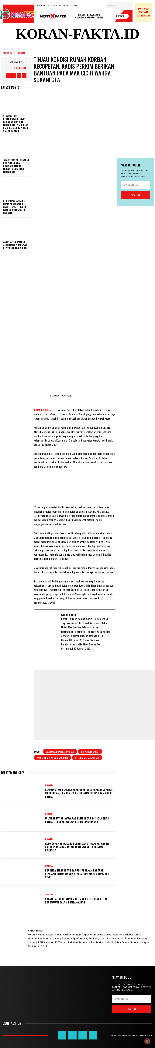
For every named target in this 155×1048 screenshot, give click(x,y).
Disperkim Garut (90, 751)
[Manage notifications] (147, 1041)
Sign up (135, 195)
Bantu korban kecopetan (60, 751)
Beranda (7, 53)
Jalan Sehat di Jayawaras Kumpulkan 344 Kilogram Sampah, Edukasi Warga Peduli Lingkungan (16, 166)
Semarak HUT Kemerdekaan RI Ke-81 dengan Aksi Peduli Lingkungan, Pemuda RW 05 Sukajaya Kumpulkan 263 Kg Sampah (15, 123)
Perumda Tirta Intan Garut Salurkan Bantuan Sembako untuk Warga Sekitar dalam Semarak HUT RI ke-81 (78, 873)
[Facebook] (45, 660)
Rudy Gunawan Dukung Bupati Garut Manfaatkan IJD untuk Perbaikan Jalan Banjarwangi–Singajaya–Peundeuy (77, 846)
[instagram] (60, 660)
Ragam (21, 53)
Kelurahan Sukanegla (87, 758)
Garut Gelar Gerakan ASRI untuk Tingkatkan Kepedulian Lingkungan (15, 245)
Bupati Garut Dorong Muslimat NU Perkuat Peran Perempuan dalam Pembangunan (76, 900)
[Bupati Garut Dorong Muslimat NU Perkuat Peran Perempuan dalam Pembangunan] (21, 899)
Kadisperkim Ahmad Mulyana (52, 758)
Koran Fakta (19, 68)
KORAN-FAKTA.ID (44, 410)
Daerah (49, 866)
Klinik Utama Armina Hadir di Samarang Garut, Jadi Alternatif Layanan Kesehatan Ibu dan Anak (14, 207)
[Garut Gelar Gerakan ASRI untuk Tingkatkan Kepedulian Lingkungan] (16, 229)
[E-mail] (41, 660)
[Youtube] (55, 660)
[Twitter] (50, 660)
